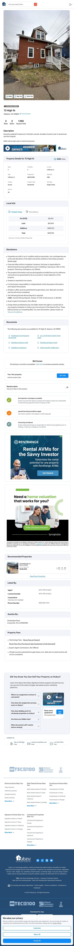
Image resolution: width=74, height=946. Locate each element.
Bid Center (37, 361)
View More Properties (37, 576)
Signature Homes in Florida (13, 818)
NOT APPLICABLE (45, 590)
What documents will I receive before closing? (22, 726)
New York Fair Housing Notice (22, 880)
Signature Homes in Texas (13, 822)
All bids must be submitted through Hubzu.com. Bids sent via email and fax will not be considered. (38, 653)
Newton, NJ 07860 (17, 114)
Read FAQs (59, 712)
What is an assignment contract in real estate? (23, 696)
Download (39, 543)
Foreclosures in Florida (56, 789)
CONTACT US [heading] (10, 738)
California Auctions (11, 791)
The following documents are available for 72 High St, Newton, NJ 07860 (34, 329)
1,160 (21, 121)
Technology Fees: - (24, 640)
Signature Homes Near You (14, 815)
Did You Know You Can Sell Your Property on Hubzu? (35, 677)
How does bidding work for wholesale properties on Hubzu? (23, 712)
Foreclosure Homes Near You (58, 784)
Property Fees (14, 633)
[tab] (15, 212)
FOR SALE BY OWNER (15, 600)
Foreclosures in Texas (56, 792)
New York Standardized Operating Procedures (46, 880)
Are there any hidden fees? (21, 719)
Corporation (12, 597)
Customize (37, 928)
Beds (6, 124)
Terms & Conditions (51, 885)
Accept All (37, 941)
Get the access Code (14, 377)
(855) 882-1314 (44, 603)
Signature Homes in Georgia (14, 829)
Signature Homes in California (14, 825)
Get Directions (26, 113)
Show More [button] (8, 801)
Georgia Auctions (10, 794)
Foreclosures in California (57, 796)
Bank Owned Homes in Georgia (37, 802)
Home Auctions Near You (14, 783)
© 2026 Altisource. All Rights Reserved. (37, 892)
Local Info (10, 203)
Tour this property (15, 374)
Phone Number (13, 603)
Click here (39, 364)
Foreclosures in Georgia (56, 799)
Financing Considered (25, 422)
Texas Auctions (9, 787)
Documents (11, 322)
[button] (8, 55)
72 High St (9, 110)
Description (9, 131)
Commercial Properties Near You (35, 815)
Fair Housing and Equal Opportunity (22, 885)
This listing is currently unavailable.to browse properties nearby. (37, 364)
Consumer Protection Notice (49, 878)
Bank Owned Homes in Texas (36, 792)
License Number (14, 594)
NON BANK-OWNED (12, 106)
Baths (12, 124)
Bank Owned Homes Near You (36, 784)
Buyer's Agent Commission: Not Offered (23, 648)
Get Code (63, 375)
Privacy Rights (38, 885)
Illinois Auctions (10, 798)
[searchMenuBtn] (35, 4)
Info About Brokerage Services (27, 878)
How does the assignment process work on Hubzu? (23, 704)
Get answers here (49, 715)
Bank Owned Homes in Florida (36, 789)
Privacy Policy (57, 923)
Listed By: (12, 583)
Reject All (37, 934)
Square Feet (21, 124)
